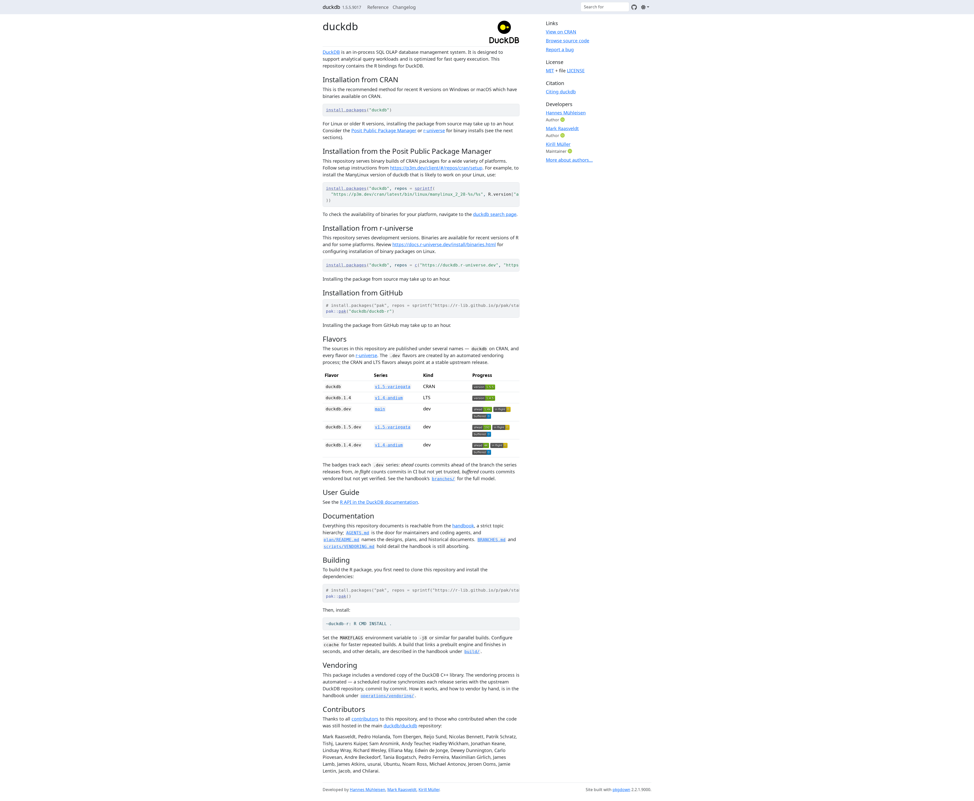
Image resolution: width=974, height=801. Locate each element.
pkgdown (621, 789)
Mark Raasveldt (562, 128)
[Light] (645, 7)
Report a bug (560, 49)
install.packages (346, 110)
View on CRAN (561, 32)
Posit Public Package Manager (383, 130)
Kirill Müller (558, 144)
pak (342, 311)
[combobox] (605, 7)
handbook (463, 526)
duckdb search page (494, 214)
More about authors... (569, 160)
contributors (365, 719)
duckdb (331, 7)
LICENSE (576, 71)
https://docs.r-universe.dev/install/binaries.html (444, 244)
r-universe (434, 130)
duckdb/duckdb (400, 726)
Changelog (404, 7)
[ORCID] (563, 119)
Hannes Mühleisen (566, 113)
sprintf (423, 188)
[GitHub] (634, 7)
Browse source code (567, 41)
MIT (550, 71)
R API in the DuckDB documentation (379, 502)
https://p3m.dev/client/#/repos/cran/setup (436, 168)
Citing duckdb (561, 92)
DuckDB (331, 52)
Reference (378, 7)
